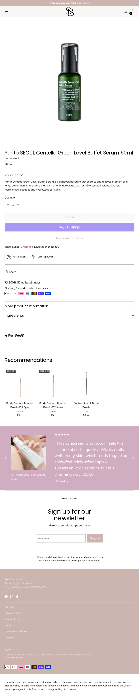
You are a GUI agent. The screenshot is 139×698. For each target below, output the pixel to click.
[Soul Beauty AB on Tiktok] (75, 385)
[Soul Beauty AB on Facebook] (64, 385)
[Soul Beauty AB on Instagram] (69, 385)
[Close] (103, 310)
